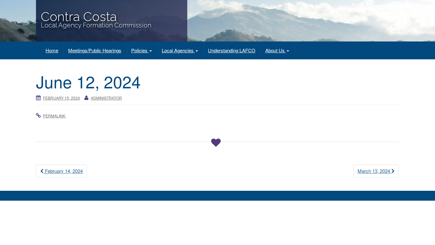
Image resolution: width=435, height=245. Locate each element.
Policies (140, 50)
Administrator (106, 97)
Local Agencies (178, 50)
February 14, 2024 (63, 170)
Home (52, 50)
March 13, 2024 (374, 170)
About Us (275, 50)
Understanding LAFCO (231, 50)
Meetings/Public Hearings (94, 50)
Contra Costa (79, 16)
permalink (54, 115)
